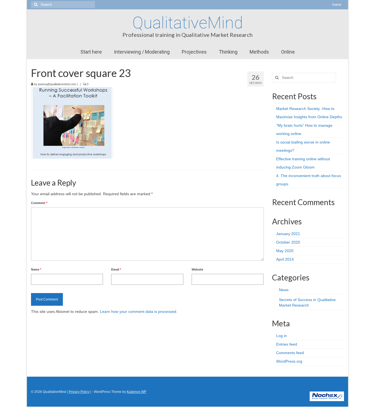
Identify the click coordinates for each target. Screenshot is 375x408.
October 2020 (288, 242)
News (284, 290)
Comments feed (290, 353)
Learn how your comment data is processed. (138, 311)
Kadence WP (136, 392)
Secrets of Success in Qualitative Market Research (307, 302)
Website (197, 269)
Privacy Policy (79, 392)
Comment (39, 203)
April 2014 (285, 259)
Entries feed (286, 344)
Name (36, 269)
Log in (281, 335)
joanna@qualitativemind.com (57, 84)
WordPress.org (289, 361)
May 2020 (284, 251)
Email (116, 269)
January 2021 (288, 233)
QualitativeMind (187, 22)
